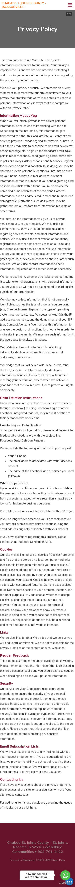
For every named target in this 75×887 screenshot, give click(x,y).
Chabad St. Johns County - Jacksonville (24, 5)
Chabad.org (29, 860)
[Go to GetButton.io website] (65, 883)
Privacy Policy (58, 860)
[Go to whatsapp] (65, 875)
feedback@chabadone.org (16, 435)
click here (30, 807)
